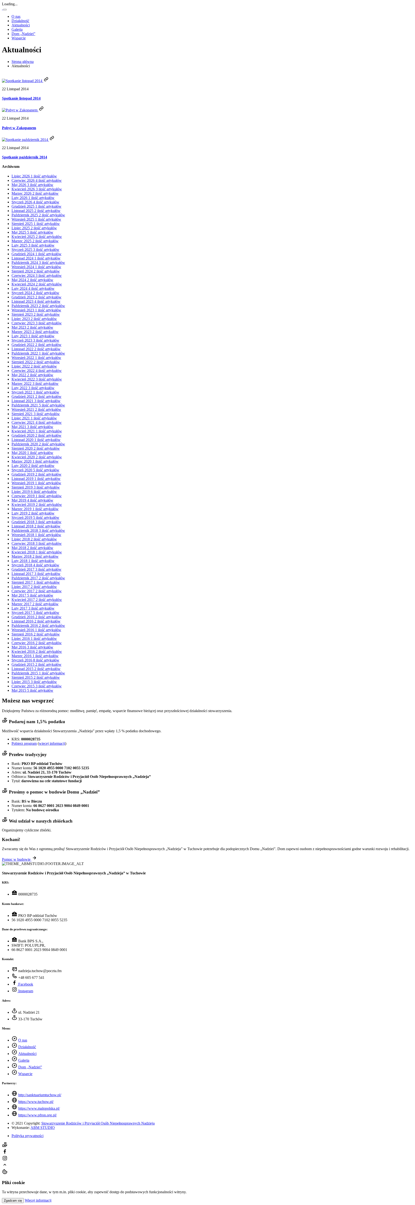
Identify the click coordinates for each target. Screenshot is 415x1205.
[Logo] (2, 8)
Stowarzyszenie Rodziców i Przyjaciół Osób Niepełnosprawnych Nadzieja (98, 1123)
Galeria (17, 29)
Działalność (20, 21)
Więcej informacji (38, 1200)
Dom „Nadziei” (23, 34)
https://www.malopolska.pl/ (39, 1108)
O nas (16, 16)
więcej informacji (52, 743)
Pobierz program (24, 743)
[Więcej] (46, 81)
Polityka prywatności (27, 1136)
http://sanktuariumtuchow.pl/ (39, 1095)
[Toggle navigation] (5, 9)
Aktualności (21, 25)
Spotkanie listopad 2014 (21, 98)
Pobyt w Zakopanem (19, 128)
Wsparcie (19, 38)
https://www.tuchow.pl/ (36, 1102)
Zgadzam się (13, 1200)
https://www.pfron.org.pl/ (37, 1115)
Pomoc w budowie (16, 859)
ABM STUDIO (43, 1128)
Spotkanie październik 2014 (24, 157)
